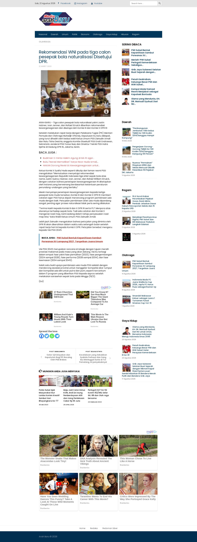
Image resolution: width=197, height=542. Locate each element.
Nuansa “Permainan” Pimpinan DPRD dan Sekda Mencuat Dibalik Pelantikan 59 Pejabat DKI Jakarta (138, 167)
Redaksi (94, 528)
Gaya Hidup (111, 34)
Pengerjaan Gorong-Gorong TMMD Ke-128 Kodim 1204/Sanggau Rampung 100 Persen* (143, 150)
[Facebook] (41, 336)
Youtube (98, 3)
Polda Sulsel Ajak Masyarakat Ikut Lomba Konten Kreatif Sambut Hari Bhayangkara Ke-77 (49, 395)
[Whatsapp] (52, 336)
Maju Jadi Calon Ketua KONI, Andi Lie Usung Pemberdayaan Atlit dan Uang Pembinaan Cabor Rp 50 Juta (74, 395)
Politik (74, 34)
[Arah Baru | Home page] (55, 19)
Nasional (43, 34)
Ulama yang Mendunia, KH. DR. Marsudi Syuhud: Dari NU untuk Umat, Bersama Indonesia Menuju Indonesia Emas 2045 (138, 332)
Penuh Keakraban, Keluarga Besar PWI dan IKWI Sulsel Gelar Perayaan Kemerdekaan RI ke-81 (139, 350)
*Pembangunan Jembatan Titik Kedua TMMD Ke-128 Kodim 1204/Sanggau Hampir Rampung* (138, 133)
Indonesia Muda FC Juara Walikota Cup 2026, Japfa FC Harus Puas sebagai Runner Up (144, 283)
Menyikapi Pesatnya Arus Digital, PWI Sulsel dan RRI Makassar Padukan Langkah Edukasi (144, 221)
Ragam (135, 34)
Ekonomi (85, 34)
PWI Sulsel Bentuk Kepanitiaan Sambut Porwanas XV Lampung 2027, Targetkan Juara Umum (138, 266)
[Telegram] (57, 336)
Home (82, 528)
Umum (65, 34)
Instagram (82, 3)
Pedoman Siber (110, 528)
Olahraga (97, 34)
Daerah (54, 34)
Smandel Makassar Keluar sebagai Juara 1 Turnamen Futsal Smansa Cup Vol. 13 (143, 299)
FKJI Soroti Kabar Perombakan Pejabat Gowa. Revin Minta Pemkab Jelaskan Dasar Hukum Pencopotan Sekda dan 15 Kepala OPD (139, 202)
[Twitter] (46, 336)
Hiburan (125, 34)
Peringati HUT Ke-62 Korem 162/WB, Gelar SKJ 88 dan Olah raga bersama (98, 394)
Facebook (65, 3)
